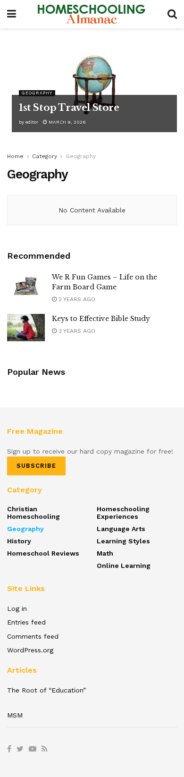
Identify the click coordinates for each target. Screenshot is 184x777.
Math (105, 553)
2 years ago (76, 299)
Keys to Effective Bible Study (101, 318)
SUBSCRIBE (36, 465)
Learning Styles (123, 541)
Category (44, 156)
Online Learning (124, 565)
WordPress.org (30, 650)
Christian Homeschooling (33, 512)
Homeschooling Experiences (123, 512)
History (19, 541)
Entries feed (26, 622)
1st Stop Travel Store (69, 107)
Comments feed (33, 636)
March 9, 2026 (66, 122)
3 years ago (76, 331)
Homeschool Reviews (43, 553)
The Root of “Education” (46, 690)
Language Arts (121, 528)
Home (15, 156)
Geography (37, 93)
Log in (17, 608)
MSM (15, 715)
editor (31, 122)
